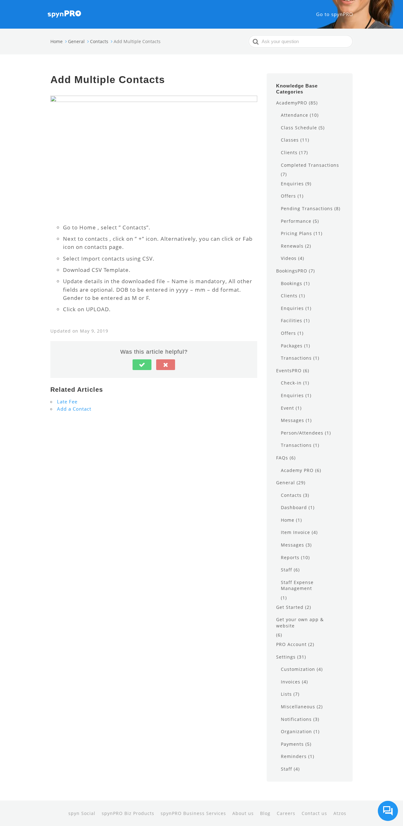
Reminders (294, 756)
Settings (286, 657)
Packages (292, 346)
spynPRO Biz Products (128, 813)
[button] (142, 364)
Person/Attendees (302, 433)
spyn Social (81, 813)
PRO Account (291, 644)
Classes (290, 140)
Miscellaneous (298, 707)
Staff (286, 570)
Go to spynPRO (334, 14)
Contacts (291, 495)
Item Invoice (295, 532)
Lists (286, 694)
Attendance (294, 115)
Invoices (290, 682)
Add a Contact (74, 409)
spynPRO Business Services (193, 813)
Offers (288, 196)
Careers (286, 813)
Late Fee (67, 401)
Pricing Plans (296, 233)
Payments (292, 744)
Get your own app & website (300, 622)
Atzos (339, 813)
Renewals (292, 246)
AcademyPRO (291, 103)
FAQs (282, 458)
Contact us (314, 813)
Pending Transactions (307, 208)
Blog (265, 813)
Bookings (291, 283)
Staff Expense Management (297, 585)
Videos (289, 258)
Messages (292, 420)
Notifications (296, 719)
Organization (296, 731)
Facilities (291, 320)
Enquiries (292, 184)
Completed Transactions (310, 165)
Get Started (290, 607)
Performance (296, 221)
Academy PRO (297, 470)
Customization (298, 669)
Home (287, 520)
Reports (290, 557)
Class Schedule (299, 128)
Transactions (296, 358)
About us (243, 813)
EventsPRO (289, 371)
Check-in (291, 383)
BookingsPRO (291, 271)
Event (287, 408)
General (285, 483)
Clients (289, 152)
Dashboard (294, 507)
